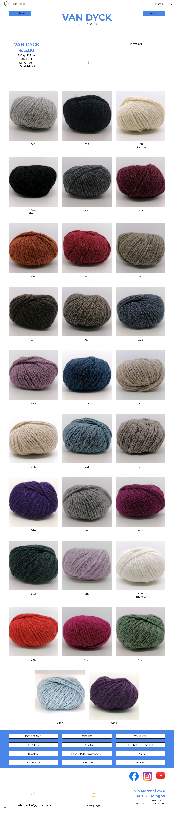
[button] (170, 4)
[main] (87, 19)
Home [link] (159, 3)
